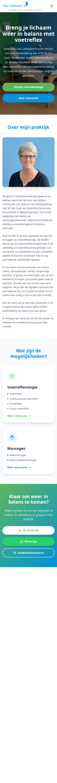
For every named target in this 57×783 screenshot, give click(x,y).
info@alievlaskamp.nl (30, 552)
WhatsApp (30, 541)
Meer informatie (28, 98)
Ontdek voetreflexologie (28, 87)
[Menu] (51, 6)
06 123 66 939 (30, 530)
